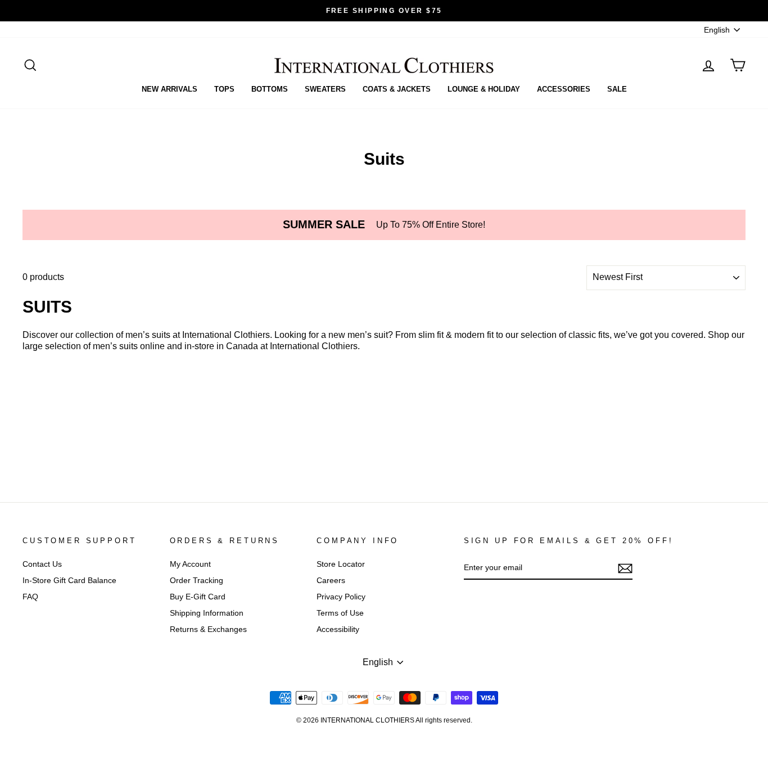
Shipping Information (206, 613)
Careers (331, 580)
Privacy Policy (341, 597)
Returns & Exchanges (208, 629)
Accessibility (338, 629)
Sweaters (325, 89)
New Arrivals (169, 89)
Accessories (563, 89)
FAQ (30, 597)
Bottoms (269, 89)
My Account (190, 564)
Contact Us (42, 564)
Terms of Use (340, 613)
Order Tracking (196, 580)
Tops (224, 89)
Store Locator (341, 564)
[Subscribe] (625, 568)
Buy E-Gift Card (197, 597)
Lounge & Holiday (484, 89)
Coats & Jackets (397, 89)
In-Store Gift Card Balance (69, 580)
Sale (617, 89)
